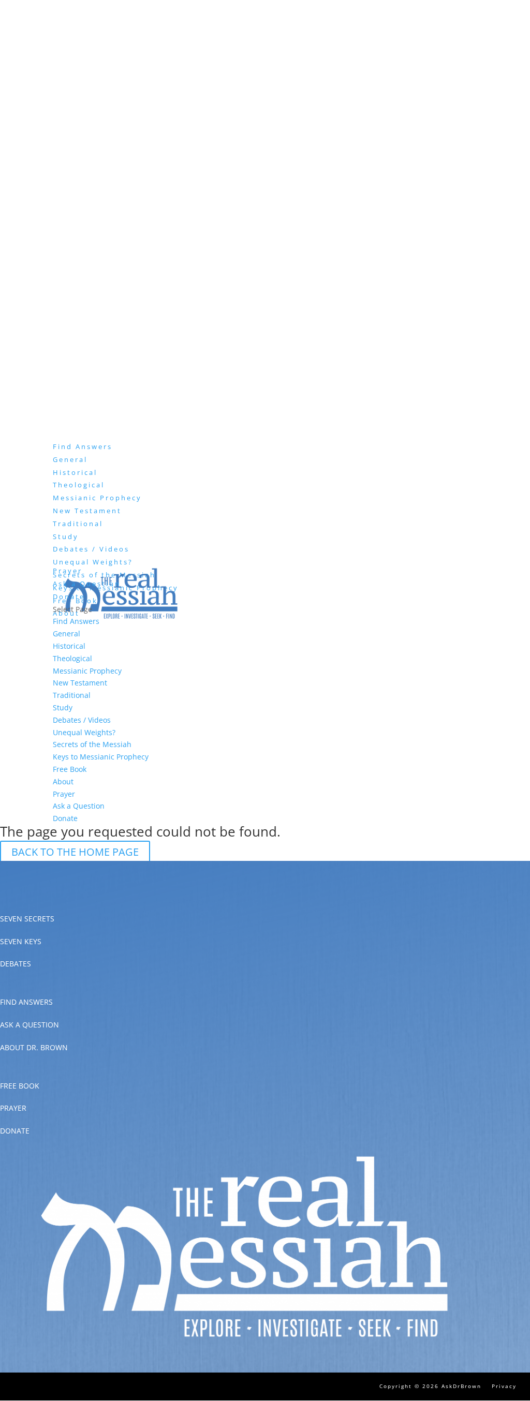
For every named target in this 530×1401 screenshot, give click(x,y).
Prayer (64, 794)
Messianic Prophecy (97, 497)
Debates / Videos (91, 549)
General (70, 459)
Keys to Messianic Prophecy (101, 757)
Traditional (78, 523)
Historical (75, 472)
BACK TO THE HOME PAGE (75, 852)
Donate (65, 818)
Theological (79, 484)
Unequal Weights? (93, 562)
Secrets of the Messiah (92, 744)
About (63, 781)
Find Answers (76, 621)
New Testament (87, 510)
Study (62, 707)
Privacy (504, 1386)
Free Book (69, 769)
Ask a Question (87, 583)
